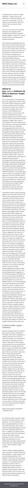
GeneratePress (14, 485)
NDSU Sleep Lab (9, 4)
